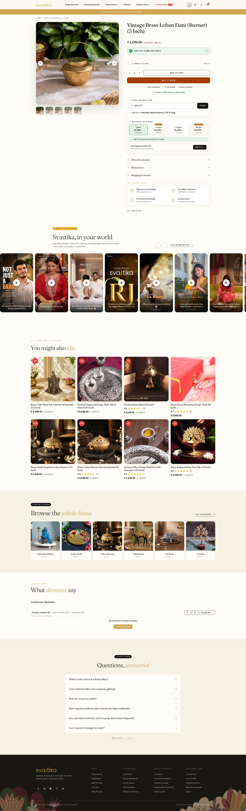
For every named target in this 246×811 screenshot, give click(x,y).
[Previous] (40, 63)
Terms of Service (193, 805)
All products (97, 774)
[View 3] (59, 111)
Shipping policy (193, 783)
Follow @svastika (180, 245)
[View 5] (78, 111)
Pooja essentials (130, 778)
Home (38, 18)
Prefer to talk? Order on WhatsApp (170, 92)
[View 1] (40, 111)
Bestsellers (96, 778)
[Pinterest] (50, 788)
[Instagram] (56, 788)
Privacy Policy (181, 805)
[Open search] (187, 612)
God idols (127, 774)
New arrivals (97, 783)
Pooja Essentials (52, 18)
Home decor (129, 783)
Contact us (191, 774)
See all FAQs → (128, 738)
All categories (204, 514)
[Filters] (195, 612)
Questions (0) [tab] (77, 612)
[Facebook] (38, 788)
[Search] (195, 4)
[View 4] (68, 111)
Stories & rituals (161, 783)
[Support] (189, 4)
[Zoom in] (114, 26)
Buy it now (169, 80)
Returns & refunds (194, 787)
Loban (66, 18)
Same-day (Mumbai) (164, 787)
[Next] (114, 63)
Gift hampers (129, 787)
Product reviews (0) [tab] (41, 612)
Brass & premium (131, 791)
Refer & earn (159, 791)
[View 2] (49, 111)
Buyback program (162, 778)
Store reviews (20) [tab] (60, 612)
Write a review (123, 626)
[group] (123, 418)
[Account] (201, 4)
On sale (95, 787)
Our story (158, 774)
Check (203, 106)
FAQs (188, 791)
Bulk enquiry (97, 791)
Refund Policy (205, 805)
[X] (44, 788)
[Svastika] (43, 5)
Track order (191, 778)
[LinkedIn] (62, 788)
